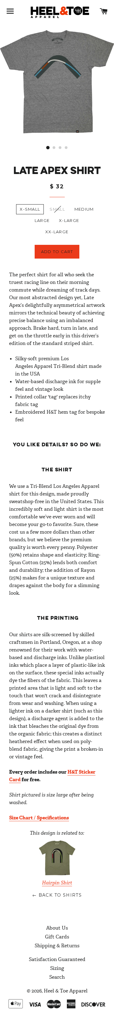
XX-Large (56, 231)
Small (57, 209)
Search (57, 977)
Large (42, 220)
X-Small (30, 209)
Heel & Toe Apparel (66, 991)
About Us (57, 928)
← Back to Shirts (57, 895)
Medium (84, 209)
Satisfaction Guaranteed (57, 959)
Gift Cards (57, 937)
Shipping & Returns (57, 945)
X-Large (69, 220)
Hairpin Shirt (57, 883)
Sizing (57, 968)
